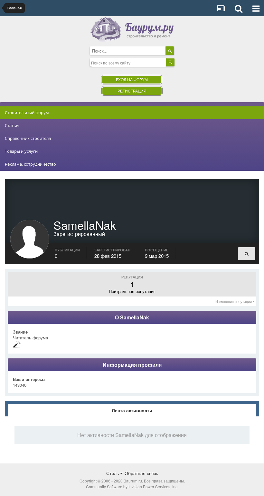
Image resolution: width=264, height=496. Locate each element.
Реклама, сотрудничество (30, 164)
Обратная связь (141, 473)
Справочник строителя (28, 138)
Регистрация (132, 90)
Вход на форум (132, 79)
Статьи (12, 125)
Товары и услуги (21, 151)
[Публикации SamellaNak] (246, 253)
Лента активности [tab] (132, 410)
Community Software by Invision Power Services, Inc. (132, 486)
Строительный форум (27, 112)
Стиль (113, 473)
